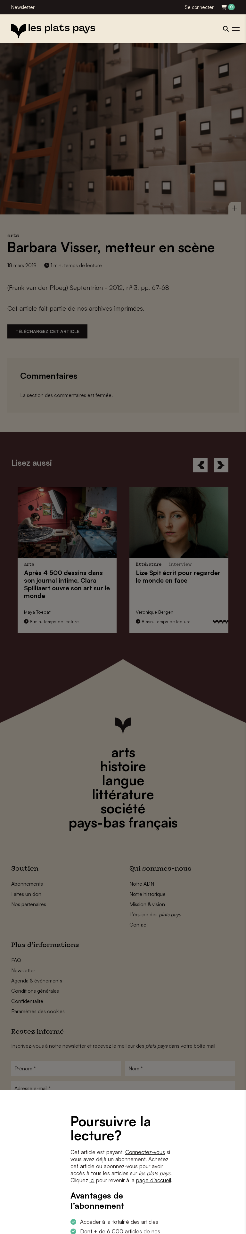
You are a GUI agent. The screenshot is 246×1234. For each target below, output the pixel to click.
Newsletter (23, 7)
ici (92, 1180)
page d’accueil (153, 1180)
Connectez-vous (145, 1152)
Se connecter (199, 7)
